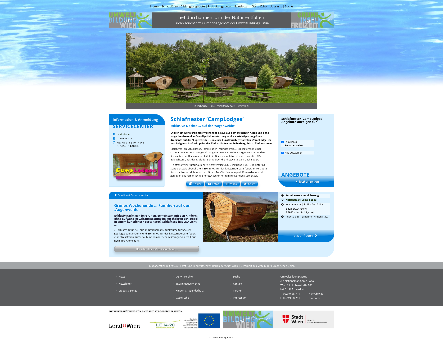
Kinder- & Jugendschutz (190, 290)
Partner (237, 290)
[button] (140, 69)
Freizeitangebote (219, 6)
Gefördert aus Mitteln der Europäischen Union (268, 265)
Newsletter (241, 6)
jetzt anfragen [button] (303, 235)
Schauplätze (170, 6)
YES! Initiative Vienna (188, 283)
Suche (289, 6)
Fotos (215, 184)
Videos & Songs (128, 290)
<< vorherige (200, 106)
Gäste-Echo (259, 6)
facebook (314, 298)
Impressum (239, 297)
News (122, 276)
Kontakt (237, 283)
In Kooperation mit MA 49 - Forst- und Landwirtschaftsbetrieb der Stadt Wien (193, 265)
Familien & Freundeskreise (294, 143)
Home (154, 6)
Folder (197, 184)
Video (233, 184)
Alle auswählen (293, 152)
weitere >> (244, 106)
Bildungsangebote (193, 6)
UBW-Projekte (184, 276)
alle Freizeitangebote (223, 106)
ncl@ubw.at (123, 134)
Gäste (251, 184)
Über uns (276, 6)
